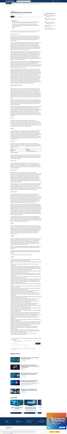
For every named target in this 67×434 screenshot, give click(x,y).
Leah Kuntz (23, 368)
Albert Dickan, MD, (23, 383)
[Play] (15, 16)
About (7, 420)
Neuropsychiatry (33, 348)
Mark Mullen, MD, (34, 383)
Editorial (17, 420)
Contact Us (7, 422)
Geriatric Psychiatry (19, 348)
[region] (33, 432)
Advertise (7, 421)
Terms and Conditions (19, 421)
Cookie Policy (11, 433)
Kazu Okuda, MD (24, 360)
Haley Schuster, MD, (28, 383)
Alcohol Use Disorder (13, 348)
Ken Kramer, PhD (24, 375)
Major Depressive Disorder (38, 3)
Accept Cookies (57, 431)
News (34, 1)
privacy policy (26, 345)
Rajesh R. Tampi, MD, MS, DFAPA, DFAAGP (26, 384)
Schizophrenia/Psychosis (14, 349)
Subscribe (37, 343)
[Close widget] (65, 413)
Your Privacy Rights (29, 422)
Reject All (52, 431)
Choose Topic (8, 3)
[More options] (40, 16)
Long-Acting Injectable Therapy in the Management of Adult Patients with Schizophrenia (24, 3)
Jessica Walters (23, 391)
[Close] (66, 432)
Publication (44, 1)
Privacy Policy (18, 422)
